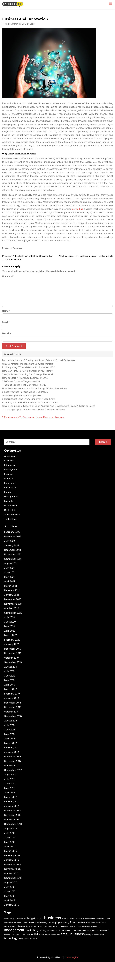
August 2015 (10, 882)
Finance (8, 474)
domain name (34, 923)
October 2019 (11, 657)
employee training (60, 922)
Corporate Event (103, 918)
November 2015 (12, 868)
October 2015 (11, 873)
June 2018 (9, 729)
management (14, 930)
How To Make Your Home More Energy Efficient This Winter (34, 388)
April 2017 (9, 792)
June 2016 (9, 837)
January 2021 (11, 594)
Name (6, 310)
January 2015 (11, 904)
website (33, 938)
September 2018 (13, 716)
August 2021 (10, 563)
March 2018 (10, 743)
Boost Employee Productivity (15, 919)
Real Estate (10, 510)
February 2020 (12, 639)
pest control (15, 935)
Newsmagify (71, 957)
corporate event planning (13, 923)
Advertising (10, 456)
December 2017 (12, 756)
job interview (63, 926)
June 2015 (9, 891)
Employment (11, 469)
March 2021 (10, 585)
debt (26, 922)
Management (11, 496)
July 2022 (9, 540)
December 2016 (12, 810)
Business (17, 248)
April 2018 (9, 738)
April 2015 (9, 900)
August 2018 (11, 720)
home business (11, 926)
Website (6, 333)
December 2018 (12, 702)
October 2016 (11, 819)
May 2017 (9, 788)
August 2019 (11, 666)
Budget (31, 918)
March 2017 (10, 797)
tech (101, 934)
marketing (31, 930)
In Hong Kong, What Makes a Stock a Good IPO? (28, 367)
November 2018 (12, 707)
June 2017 (9, 783)
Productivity (10, 505)
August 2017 (11, 774)
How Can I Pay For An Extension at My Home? (27, 370)
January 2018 (11, 752)
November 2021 (12, 554)
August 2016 (11, 828)
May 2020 (9, 626)
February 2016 (12, 855)
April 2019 (9, 684)
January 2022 (11, 545)
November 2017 (12, 761)
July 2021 (9, 567)
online (61, 930)
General (8, 478)
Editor (32, 24)
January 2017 (11, 806)
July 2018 (9, 725)
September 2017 (13, 770)
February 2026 (12, 531)
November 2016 (12, 815)
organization (95, 930)
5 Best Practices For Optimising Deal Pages (25, 392)
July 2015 (9, 886)
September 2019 (13, 662)
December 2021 (12, 549)
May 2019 (9, 680)
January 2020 (11, 644)
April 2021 (9, 581)
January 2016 (11, 860)
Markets (8, 501)
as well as (77, 209)
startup (88, 934)
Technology (10, 519)
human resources (39, 926)
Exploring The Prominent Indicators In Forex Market (30, 402)
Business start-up (69, 918)
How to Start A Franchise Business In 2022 (25, 377)
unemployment (23, 939)
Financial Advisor (98, 922)
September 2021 (13, 558)
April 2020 (9, 630)
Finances (85, 922)
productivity (33, 934)
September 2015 (13, 877)
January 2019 (11, 698)
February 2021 (12, 590)
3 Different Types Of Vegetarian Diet (21, 381)
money (43, 930)
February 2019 (12, 693)
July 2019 (9, 671)
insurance (52, 926)
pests (23, 935)
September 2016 (13, 824)
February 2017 (12, 801)
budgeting (39, 919)
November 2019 (12, 653)
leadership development (91, 926)
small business (73, 934)
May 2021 (9, 576)
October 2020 (11, 608)
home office (24, 926)
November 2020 (13, 603)
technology (10, 938)
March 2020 (10, 635)
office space (52, 931)
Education (9, 465)
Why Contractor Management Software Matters (27, 363)
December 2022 (12, 536)
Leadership (10, 487)
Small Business (12, 514)
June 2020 (10, 621)
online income (70, 931)
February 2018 (12, 747)
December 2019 (12, 648)
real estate (45, 934)
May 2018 (9, 734)
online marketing (82, 931)
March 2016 (10, 851)
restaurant (55, 934)
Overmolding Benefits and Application (22, 395)
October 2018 (11, 711)
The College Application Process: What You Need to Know (33, 409)
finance (75, 922)
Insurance (9, 483)
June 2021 (9, 572)
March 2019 (10, 689)
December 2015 (12, 864)
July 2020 (9, 617)
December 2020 (12, 599)
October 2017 (11, 765)
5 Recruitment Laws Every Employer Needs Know (28, 399)
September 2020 (13, 612)
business (52, 917)
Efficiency (43, 923)
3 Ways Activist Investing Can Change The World (28, 374)
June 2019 (9, 675)
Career (81, 918)
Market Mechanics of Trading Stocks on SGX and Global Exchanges (38, 360)
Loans (7, 492)
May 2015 (9, 895)
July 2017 (9, 779)
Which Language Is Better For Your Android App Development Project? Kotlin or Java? (48, 406)
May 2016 (9, 842)
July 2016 (9, 833)
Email (6, 322)
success (95, 935)
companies (90, 918)
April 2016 (9, 846)
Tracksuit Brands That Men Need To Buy (24, 384)
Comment (8, 276)
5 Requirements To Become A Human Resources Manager (33, 417)
